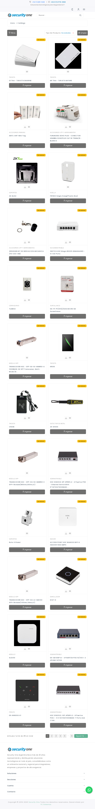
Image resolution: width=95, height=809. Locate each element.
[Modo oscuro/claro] (72, 9)
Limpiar (83, 33)
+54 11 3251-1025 (38, 2)
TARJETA (12, 77)
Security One (34, 802)
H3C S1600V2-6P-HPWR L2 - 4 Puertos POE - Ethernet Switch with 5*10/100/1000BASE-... (68, 484)
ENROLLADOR (55, 597)
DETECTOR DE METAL (57, 423)
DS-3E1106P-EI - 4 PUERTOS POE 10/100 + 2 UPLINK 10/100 (68, 659)
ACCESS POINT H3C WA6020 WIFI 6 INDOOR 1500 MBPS (65, 543)
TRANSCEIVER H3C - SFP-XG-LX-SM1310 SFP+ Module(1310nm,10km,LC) (25, 601)
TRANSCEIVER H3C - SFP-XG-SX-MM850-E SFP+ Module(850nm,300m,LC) (27, 483)
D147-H (53, 600)
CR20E (11, 427)
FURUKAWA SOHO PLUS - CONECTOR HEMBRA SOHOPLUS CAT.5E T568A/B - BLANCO (65, 138)
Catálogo (21, 23)
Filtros (12, 33)
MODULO (12, 654)
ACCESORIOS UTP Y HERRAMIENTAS (63, 132)
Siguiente (80, 736)
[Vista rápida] (27, 71)
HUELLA (53, 192)
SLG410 (12, 658)
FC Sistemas (46, 804)
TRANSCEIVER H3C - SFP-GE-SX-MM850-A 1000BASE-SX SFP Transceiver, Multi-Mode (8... (27, 369)
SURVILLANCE (55, 305)
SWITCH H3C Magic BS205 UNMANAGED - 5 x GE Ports (67, 252)
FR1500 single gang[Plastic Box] (64, 196)
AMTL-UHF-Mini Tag (17, 136)
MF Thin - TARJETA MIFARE (61, 80)
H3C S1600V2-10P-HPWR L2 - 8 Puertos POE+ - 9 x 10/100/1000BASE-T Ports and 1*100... (67, 718)
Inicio (12, 23)
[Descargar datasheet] (25, 127)
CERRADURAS (14, 305)
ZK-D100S (54, 427)
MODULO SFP (13, 363)
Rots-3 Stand (14, 542)
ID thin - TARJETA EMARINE (20, 80)
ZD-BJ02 (12, 196)
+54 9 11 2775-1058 (58, 2)
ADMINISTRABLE (56, 479)
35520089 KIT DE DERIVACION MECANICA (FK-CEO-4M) (26, 252)
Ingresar (28, 85)
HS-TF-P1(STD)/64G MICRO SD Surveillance (63, 310)
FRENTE (12, 712)
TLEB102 (12, 309)
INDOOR (53, 539)
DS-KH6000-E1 (15, 715)
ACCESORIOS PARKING (17, 132)
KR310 (52, 367)
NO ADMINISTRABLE (57, 248)
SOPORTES (13, 192)
